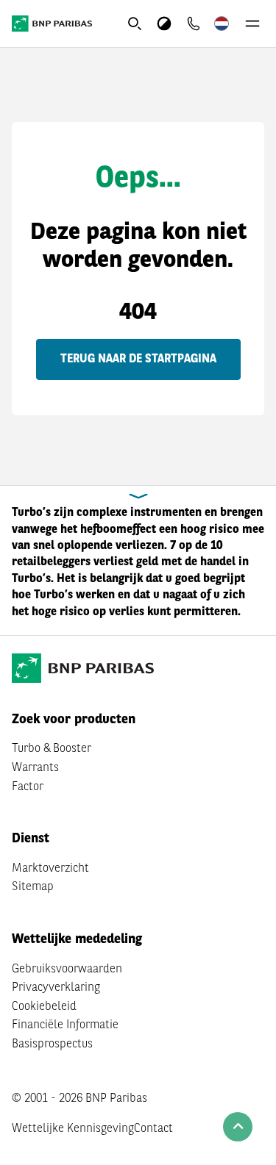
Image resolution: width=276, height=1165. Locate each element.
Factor (27, 787)
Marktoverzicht (50, 869)
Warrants (35, 768)
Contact (153, 1129)
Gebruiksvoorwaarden (67, 969)
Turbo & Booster (51, 749)
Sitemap (33, 887)
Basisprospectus (52, 1044)
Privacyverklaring (56, 988)
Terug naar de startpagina (138, 359)
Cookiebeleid (44, 1007)
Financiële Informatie (65, 1025)
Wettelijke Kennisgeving (73, 1129)
